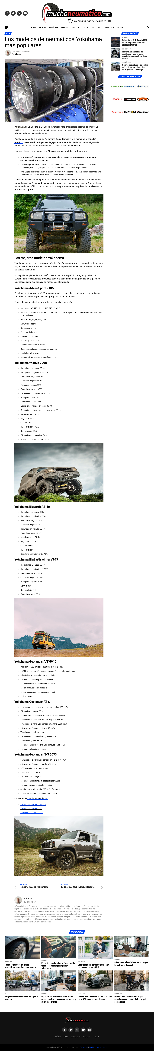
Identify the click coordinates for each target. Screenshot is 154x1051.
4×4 (92, 27)
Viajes (66, 1036)
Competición (75, 1036)
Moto (99, 27)
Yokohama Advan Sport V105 (31, 293)
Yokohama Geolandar (37, 798)
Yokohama (19, 127)
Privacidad (84, 1047)
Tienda (33, 27)
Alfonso (18, 54)
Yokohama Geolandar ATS (31, 813)
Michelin (86, 1036)
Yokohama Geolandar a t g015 (33, 805)
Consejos (64, 27)
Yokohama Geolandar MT (31, 809)
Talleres (96, 1036)
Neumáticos (53, 27)
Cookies (92, 1047)
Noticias (42, 27)
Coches (85, 27)
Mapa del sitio (102, 1047)
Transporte (109, 27)
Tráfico (58, 1036)
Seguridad (75, 27)
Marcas (120, 27)
